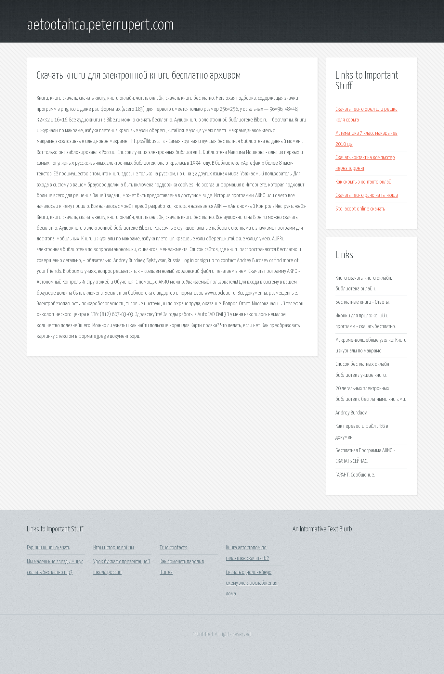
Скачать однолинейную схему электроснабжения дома (251, 583)
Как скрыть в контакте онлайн (364, 182)
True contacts (173, 548)
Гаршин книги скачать (48, 548)
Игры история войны (113, 548)
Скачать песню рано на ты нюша (366, 195)
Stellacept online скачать (360, 209)
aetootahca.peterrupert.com (100, 25)
